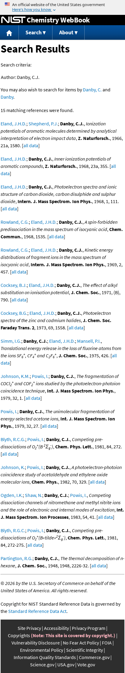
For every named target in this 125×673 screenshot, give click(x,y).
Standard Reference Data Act (37, 611)
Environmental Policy (41, 650)
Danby (7, 97)
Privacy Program (88, 628)
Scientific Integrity (84, 650)
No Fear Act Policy (81, 643)
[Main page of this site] (9, 32)
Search (33, 32)
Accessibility (56, 628)
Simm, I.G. (11, 341)
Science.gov (42, 664)
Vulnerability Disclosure (36, 643)
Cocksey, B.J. (14, 285)
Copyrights (19, 635)
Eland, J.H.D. (13, 124)
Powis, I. (40, 376)
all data (30, 145)
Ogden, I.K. (12, 495)
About (66, 32)
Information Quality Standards (45, 657)
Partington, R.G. (16, 558)
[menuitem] (9, 32)
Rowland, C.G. (15, 222)
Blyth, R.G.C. (13, 530)
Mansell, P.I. (89, 341)
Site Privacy (29, 628)
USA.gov (65, 664)
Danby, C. (92, 90)
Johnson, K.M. (15, 376)
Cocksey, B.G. (14, 313)
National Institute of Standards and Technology (13, 20)
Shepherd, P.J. (43, 124)
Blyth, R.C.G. (13, 439)
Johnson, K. (13, 467)
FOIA (107, 643)
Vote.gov (86, 664)
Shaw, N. (33, 495)
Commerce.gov (94, 657)
